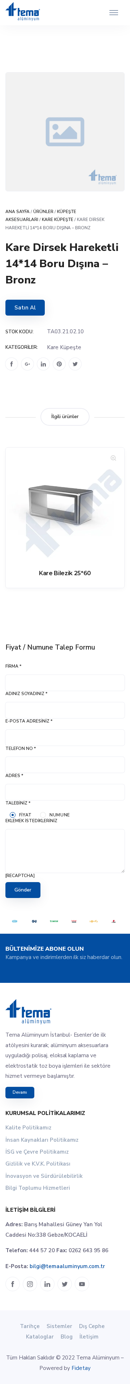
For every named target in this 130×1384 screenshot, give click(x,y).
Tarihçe (30, 1326)
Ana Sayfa (17, 211)
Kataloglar (40, 1336)
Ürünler (43, 211)
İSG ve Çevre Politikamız (37, 1151)
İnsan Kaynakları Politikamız (41, 1140)
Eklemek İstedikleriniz (31, 821)
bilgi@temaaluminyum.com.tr (67, 1266)
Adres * (14, 775)
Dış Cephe (92, 1326)
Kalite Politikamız (28, 1127)
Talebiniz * (17, 803)
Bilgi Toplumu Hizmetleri (37, 1188)
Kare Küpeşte (58, 219)
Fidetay (81, 1368)
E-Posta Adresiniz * (28, 721)
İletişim (89, 1336)
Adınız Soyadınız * (26, 694)
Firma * (13, 666)
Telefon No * (20, 748)
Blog (67, 1336)
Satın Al (25, 307)
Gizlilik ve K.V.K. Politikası (37, 1163)
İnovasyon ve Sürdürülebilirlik (44, 1176)
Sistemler (59, 1326)
